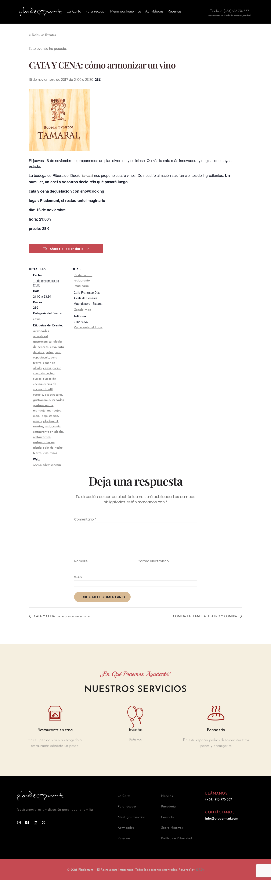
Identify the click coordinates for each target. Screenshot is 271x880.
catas (36, 319)
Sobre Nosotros (172, 828)
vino (45, 453)
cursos (37, 379)
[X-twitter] (43, 822)
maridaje (39, 410)
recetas (38, 426)
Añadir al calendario (66, 249)
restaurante (53, 426)
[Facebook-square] (27, 822)
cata (53, 347)
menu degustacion (45, 416)
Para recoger (95, 12)
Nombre (81, 561)
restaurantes (41, 437)
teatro (37, 453)
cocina (57, 368)
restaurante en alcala (48, 432)
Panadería (168, 806)
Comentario (85, 519)
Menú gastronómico (125, 12)
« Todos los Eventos (42, 35)
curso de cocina (43, 373)
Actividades (154, 12)
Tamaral (88, 176)
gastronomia (41, 400)
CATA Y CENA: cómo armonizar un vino (61, 616)
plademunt (50, 421)
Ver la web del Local (88, 327)
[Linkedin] (35, 822)
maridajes (54, 410)
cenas (47, 368)
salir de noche (53, 447)
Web (78, 577)
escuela (38, 394)
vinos (53, 453)
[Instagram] (19, 822)
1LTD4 (200, 870)
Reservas (174, 12)
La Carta (73, 12)
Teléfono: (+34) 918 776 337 (229, 11)
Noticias (167, 796)
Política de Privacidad (176, 838)
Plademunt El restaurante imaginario (83, 281)
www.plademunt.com (47, 465)
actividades (41, 331)
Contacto (167, 817)
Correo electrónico (153, 561)
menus (37, 421)
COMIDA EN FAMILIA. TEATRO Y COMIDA (205, 616)
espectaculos (53, 394)
